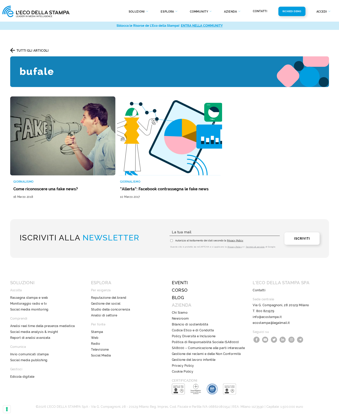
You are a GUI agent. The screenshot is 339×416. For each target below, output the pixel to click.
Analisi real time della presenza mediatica (42, 326)
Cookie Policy (182, 371)
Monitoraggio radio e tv (28, 303)
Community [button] (199, 11)
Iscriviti (302, 238)
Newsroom (180, 318)
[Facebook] (257, 339)
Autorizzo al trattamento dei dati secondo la (209, 240)
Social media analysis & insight (34, 332)
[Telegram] (300, 339)
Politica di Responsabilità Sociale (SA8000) (205, 342)
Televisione (100, 349)
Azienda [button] (231, 11)
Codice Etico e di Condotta (193, 330)
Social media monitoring (29, 309)
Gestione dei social (105, 303)
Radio (95, 343)
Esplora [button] (168, 11)
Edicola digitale (22, 376)
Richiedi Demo (291, 11)
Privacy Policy (235, 240)
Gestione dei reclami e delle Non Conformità (206, 354)
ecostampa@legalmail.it (271, 323)
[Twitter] (274, 339)
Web (94, 338)
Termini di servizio (255, 247)
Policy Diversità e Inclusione (194, 336)
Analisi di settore (104, 315)
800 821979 (265, 311)
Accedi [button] (322, 11)
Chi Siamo (180, 312)
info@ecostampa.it (267, 317)
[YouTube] (266, 339)
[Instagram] (292, 339)
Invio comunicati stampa (29, 354)
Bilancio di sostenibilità (190, 324)
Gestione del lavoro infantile (194, 360)
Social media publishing (28, 360)
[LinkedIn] (283, 339)
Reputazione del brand (108, 298)
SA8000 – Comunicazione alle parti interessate (208, 348)
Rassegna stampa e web (29, 298)
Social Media (101, 355)
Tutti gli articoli (32, 50)
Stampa (97, 332)
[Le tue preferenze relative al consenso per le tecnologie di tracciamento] (7, 409)
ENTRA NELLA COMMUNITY (202, 25)
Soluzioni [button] (137, 11)
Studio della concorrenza (110, 309)
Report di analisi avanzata (30, 338)
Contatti (260, 11)
